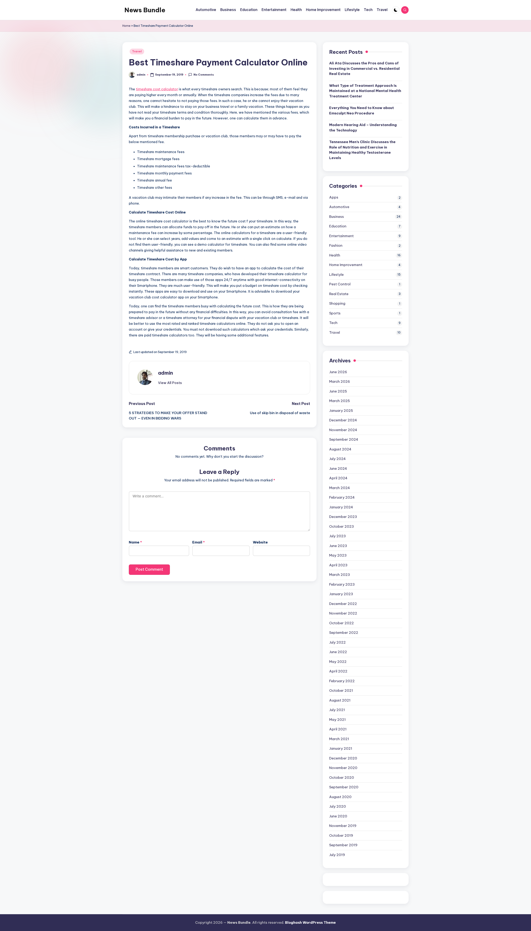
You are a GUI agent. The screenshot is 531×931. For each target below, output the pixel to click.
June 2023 (338, 545)
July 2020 (337, 806)
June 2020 (338, 816)
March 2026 (339, 381)
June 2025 (338, 391)
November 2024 (343, 430)
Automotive (339, 207)
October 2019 (341, 835)
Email (198, 542)
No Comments (204, 74)
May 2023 (338, 555)
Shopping (337, 303)
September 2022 (343, 632)
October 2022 (341, 623)
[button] (170, 383)
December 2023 (343, 516)
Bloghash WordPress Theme (310, 922)
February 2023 (342, 584)
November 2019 (342, 825)
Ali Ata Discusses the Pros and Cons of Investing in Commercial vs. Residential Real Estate (364, 68)
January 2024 (341, 507)
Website (260, 542)
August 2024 (340, 449)
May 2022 (338, 661)
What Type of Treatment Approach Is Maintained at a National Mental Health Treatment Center (365, 90)
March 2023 (339, 574)
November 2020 (343, 767)
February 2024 (342, 497)
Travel (137, 51)
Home (126, 26)
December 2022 (343, 603)
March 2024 (339, 488)
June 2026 (338, 372)
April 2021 (338, 729)
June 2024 (338, 468)
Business (336, 216)
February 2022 (342, 681)
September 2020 (343, 787)
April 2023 (338, 565)
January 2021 (340, 748)
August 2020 (340, 797)
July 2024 (337, 458)
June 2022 (338, 652)
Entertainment (341, 236)
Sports (335, 313)
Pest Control (340, 284)
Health (334, 255)
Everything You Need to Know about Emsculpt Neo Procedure (361, 110)
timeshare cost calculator (157, 89)
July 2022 (337, 642)
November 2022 (343, 613)
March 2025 (339, 401)
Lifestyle (336, 274)
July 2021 (337, 710)
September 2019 (343, 845)
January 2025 (341, 410)
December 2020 (343, 758)
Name (135, 542)
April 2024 (338, 478)
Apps (333, 197)
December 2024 (343, 420)
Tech (333, 322)
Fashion (335, 245)
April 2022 (338, 671)
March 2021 (339, 739)
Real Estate (338, 294)
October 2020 (341, 777)
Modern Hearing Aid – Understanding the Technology (363, 127)
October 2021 (341, 690)
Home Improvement (345, 264)
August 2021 (340, 700)
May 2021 (337, 719)
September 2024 (343, 439)
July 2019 (337, 854)
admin (165, 373)
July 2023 (337, 536)
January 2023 (341, 594)
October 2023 (341, 526)
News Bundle (144, 10)
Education (337, 226)
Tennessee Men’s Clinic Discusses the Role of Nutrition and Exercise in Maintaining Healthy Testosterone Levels (362, 150)
